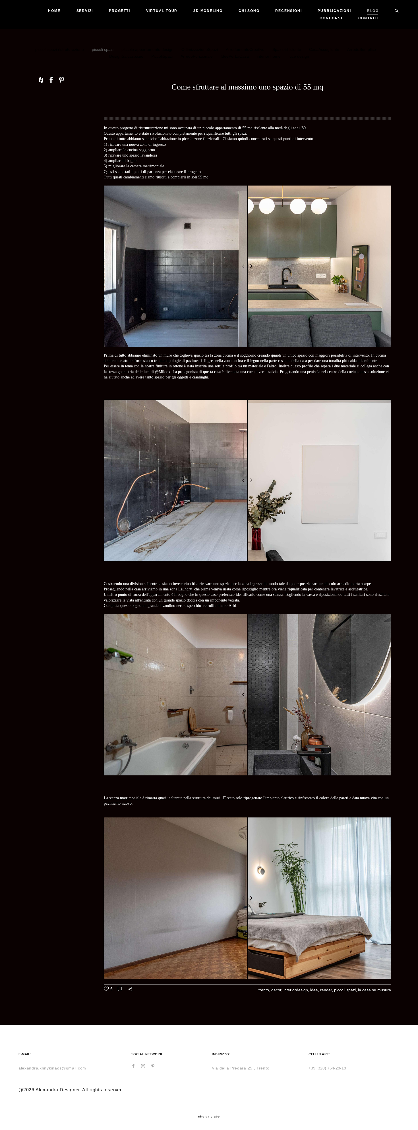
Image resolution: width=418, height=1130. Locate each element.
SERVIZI (84, 11)
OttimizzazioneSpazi (200, 49)
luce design (299, 56)
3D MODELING (208, 11)
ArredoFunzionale (197, 56)
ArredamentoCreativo (246, 49)
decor (276, 990)
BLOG (373, 11)
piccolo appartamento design (148, 49)
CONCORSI (331, 18)
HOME (54, 11)
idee (314, 990)
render (326, 990)
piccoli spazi (103, 49)
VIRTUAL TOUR (162, 11)
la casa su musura (374, 990)
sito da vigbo (209, 1116)
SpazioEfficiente (287, 49)
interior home (269, 56)
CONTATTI (368, 18)
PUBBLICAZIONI (334, 11)
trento (263, 990)
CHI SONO (249, 11)
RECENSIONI (288, 11)
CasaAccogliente (324, 49)
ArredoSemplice (361, 49)
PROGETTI (119, 11)
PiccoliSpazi (162, 56)
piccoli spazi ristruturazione (60, 49)
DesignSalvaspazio (126, 56)
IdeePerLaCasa (235, 56)
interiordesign (296, 990)
